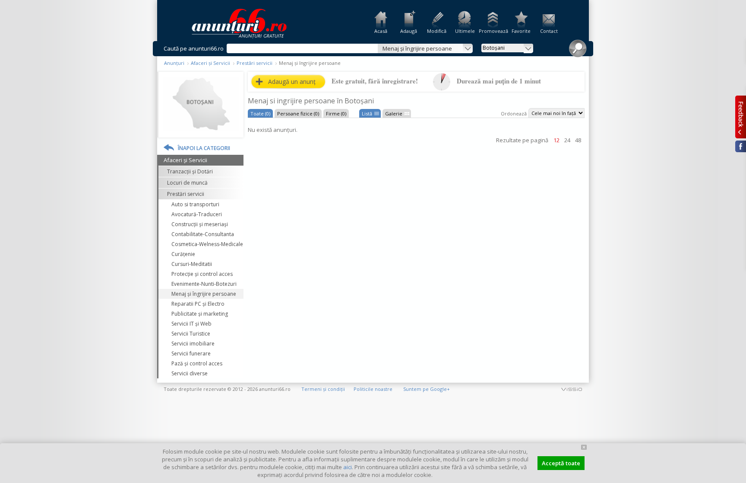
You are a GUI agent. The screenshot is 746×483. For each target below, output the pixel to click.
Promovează (493, 31)
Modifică (436, 31)
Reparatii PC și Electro (197, 303)
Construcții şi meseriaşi (199, 224)
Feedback (740, 116)
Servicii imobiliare (193, 343)
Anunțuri (174, 63)
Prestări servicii (254, 63)
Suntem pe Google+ (426, 389)
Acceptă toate (561, 463)
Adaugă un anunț (292, 81)
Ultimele (465, 31)
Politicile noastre (373, 389)
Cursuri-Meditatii (191, 264)
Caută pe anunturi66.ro (194, 48)
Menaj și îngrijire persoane (203, 293)
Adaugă (408, 31)
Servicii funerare (191, 353)
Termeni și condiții (323, 389)
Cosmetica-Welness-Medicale (207, 244)
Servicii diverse (189, 373)
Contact (549, 31)
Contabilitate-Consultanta (202, 234)
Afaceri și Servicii (210, 63)
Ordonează (514, 113)
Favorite (521, 31)
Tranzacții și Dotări (190, 171)
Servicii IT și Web (191, 323)
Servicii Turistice (190, 333)
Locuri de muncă (187, 182)
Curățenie (183, 254)
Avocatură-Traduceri (196, 214)
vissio (571, 389)
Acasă (380, 31)
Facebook (740, 146)
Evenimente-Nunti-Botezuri (204, 284)
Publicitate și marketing (199, 313)
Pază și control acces (196, 363)
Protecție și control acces (202, 274)
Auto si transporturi (195, 204)
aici (347, 467)
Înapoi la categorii (204, 148)
